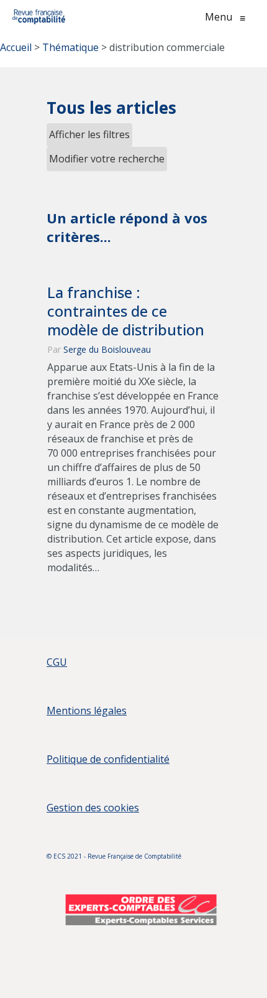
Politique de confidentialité (108, 759)
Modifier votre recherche (107, 159)
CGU (57, 662)
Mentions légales (87, 710)
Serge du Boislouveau (107, 349)
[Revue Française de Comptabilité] (38, 16)
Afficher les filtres (89, 134)
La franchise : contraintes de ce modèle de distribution (125, 311)
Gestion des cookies (93, 807)
